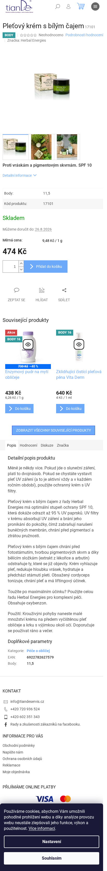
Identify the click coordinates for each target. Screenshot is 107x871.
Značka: (26, 40)
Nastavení (51, 841)
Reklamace (11, 765)
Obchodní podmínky (19, 745)
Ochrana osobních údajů (22, 759)
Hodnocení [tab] (28, 445)
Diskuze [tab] (47, 445)
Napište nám (13, 752)
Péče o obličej (38, 651)
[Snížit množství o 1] (21, 269)
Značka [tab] (63, 445)
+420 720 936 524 (25, 709)
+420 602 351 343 (25, 717)
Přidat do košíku (49, 266)
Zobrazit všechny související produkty (53, 430)
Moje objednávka (16, 772)
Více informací (42, 828)
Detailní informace (17, 175)
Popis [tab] (11, 445)
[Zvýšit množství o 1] (21, 264)
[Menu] (95, 6)
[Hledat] (57, 6)
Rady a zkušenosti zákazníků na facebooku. (45, 724)
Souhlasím (52, 858)
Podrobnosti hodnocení (84, 35)
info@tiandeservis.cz (27, 701)
